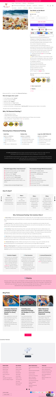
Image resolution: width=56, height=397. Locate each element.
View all (28, 334)
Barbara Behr (18, 367)
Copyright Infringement (7, 377)
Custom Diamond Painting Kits (34, 368)
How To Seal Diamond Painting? (46, 375)
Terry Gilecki (18, 384)
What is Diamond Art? (46, 369)
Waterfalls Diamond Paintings (33, 386)
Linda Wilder (18, 376)
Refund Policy (5, 369)
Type (38, 15)
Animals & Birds (32, 372)
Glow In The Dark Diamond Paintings (32, 378)
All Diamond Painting (44, 396)
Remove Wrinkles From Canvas (46, 378)
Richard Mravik (19, 383)
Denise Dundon (19, 369)
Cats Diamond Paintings (33, 380)
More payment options (41, 27)
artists (39, 261)
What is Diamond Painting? (47, 367)
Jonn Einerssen (19, 379)
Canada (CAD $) (6, 394)
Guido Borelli (18, 372)
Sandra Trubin (18, 377)
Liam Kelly (18, 381)
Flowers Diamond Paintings (32, 383)
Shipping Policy (6, 367)
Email (40, 70)
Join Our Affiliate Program (8, 379)
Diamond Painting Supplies (34, 370)
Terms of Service (6, 374)
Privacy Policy (5, 372)
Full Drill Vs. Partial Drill (46, 372)
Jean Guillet (18, 374)
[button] (48, 5)
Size (31, 15)
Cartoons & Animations (33, 375)
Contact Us (7, 265)
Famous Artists (32, 373)
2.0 (42, 53)
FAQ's (4, 376)
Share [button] (32, 90)
